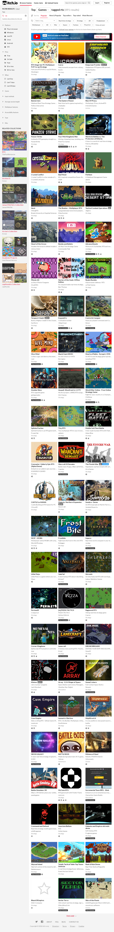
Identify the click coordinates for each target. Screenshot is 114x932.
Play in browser (12, 29)
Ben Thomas (62, 287)
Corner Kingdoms (38, 646)
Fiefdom (89, 175)
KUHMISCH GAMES (38, 471)
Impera (88, 538)
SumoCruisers (91, 682)
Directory (55, 926)
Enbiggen (61, 543)
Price (6, 52)
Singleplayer (101, 21)
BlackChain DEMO (65, 354)
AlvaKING (34, 285)
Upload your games (66, 29)
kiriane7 (61, 579)
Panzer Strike (36, 137)
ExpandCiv (62, 318)
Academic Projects (9, 258)
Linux (9, 40)
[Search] (89, 2)
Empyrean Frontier (93, 65)
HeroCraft (62, 507)
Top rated (77, 15)
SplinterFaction (37, 428)
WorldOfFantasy (37, 543)
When (7, 75)
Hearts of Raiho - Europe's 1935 (98, 354)
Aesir (33, 208)
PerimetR (35, 610)
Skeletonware (36, 869)
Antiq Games (62, 831)
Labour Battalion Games (94, 579)
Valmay (60, 759)
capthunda (6, 287)
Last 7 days (10, 82)
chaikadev (61, 106)
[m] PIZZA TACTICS (66, 610)
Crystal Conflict (37, 175)
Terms (64, 926)
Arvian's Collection (9, 231)
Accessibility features (11, 112)
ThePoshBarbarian (8, 154)
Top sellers (67, 15)
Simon (88, 323)
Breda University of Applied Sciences (44, 213)
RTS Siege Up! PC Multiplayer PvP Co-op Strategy (43, 66)
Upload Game (52, 3)
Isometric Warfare (65, 718)
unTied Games (90, 285)
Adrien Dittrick (63, 615)
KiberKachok (62, 213)
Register (107, 3)
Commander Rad (64, 249)
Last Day (10, 79)
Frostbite (62, 538)
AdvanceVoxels (92, 244)
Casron (88, 615)
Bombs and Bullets (65, 244)
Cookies (81, 926)
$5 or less (10, 66)
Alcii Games (62, 395)
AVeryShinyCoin (64, 905)
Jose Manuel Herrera (9, 260)
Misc (6, 123)
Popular (44, 15)
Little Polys (35, 574)
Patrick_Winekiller (92, 144)
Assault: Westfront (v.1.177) (69, 390)
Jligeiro (88, 211)
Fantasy (75, 25)
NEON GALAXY (37, 754)
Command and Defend (40, 826)
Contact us (74, 922)
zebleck (60, 433)
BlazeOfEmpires (37, 900)
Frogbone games (91, 833)
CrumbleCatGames (37, 180)
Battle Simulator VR (39, 790)
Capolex (61, 469)
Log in (97, 3)
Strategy (80, 21)
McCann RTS (63, 790)
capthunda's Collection (11, 284)
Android (10, 43)
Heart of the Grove (38, 244)
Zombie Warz (36, 390)
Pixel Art (87, 25)
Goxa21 (88, 651)
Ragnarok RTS (91, 610)
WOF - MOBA (36, 538)
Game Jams (38, 3)
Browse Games (26, 3)
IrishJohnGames (91, 106)
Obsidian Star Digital (65, 687)
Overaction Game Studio (94, 795)
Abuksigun (35, 72)
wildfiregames (36, 831)
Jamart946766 (7, 207)
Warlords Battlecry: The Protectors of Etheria (95, 138)
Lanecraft (62, 646)
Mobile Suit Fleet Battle (95, 428)
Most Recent (87, 15)
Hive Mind (35, 354)
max (32, 651)
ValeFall (61, 574)
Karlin (60, 70)
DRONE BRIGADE (93, 646)
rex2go (88, 543)
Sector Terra (63, 900)
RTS (3, 152)
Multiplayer (36, 25)
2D (90, 21)
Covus (4, 181)
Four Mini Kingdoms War (68, 137)
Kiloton (34, 682)
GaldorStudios (90, 70)
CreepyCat (35, 613)
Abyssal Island (36, 864)
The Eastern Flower (66, 101)
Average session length (12, 102)
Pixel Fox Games (64, 142)
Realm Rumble (91, 280)
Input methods (9, 96)
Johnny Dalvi (35, 249)
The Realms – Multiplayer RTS (70, 208)
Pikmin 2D (35, 280)
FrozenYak (34, 433)
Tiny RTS (61, 428)
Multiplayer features (11, 107)
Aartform (34, 323)
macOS (9, 36)
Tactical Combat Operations (96, 208)
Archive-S (6, 178)
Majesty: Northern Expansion (70, 502)
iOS (8, 47)
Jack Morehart (36, 687)
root (32, 359)
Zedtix (88, 869)
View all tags (100, 25)
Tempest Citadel (37, 318)
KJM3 (33, 759)
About (49, 922)
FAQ (56, 922)
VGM (60, 180)
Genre (7, 91)
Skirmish (89, 574)
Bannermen (35, 101)
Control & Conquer (93, 318)
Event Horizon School (65, 871)
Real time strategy (65, 21)
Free (8, 56)
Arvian (4, 234)
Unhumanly (90, 759)
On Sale (9, 59)
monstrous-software (93, 905)
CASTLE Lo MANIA (38, 502)
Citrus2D (34, 507)
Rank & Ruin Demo (93, 864)
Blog (64, 922)
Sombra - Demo (92, 502)
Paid (8, 63)
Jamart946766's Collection (12, 205)
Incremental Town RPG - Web (97, 790)
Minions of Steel (92, 754)
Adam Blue (89, 433)
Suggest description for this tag (12, 19)
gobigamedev (35, 395)
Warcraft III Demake (66, 464)
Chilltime (89, 397)
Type (6, 118)
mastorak (34, 723)
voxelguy (89, 249)
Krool (60, 651)
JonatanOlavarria (92, 507)
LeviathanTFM (90, 359)
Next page (70, 916)
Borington (61, 359)
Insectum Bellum (64, 826)
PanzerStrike (35, 142)
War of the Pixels (92, 900)
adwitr (88, 180)
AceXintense (62, 723)
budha (88, 723)
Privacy (72, 926)
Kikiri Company (36, 903)
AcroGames (90, 469)
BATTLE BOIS (63, 754)
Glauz (33, 579)
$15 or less (10, 70)
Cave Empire (36, 718)
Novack (88, 687)
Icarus (60, 65)
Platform (7, 25)
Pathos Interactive (37, 106)
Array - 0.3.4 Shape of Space (69, 682)
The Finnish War (92, 464)
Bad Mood (62, 175)
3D (47, 25)
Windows (10, 32)
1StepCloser (62, 323)
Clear (17, 9)
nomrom (61, 795)
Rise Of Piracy (91, 101)
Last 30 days (11, 86)
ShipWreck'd (91, 718)
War (55, 25)
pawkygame (35, 795)
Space (65, 25)
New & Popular (55, 15)
